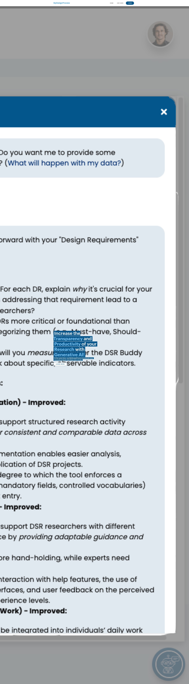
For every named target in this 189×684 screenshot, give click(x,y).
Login (130, 3)
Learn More (60, 364)
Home (111, 3)
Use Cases (120, 3)
